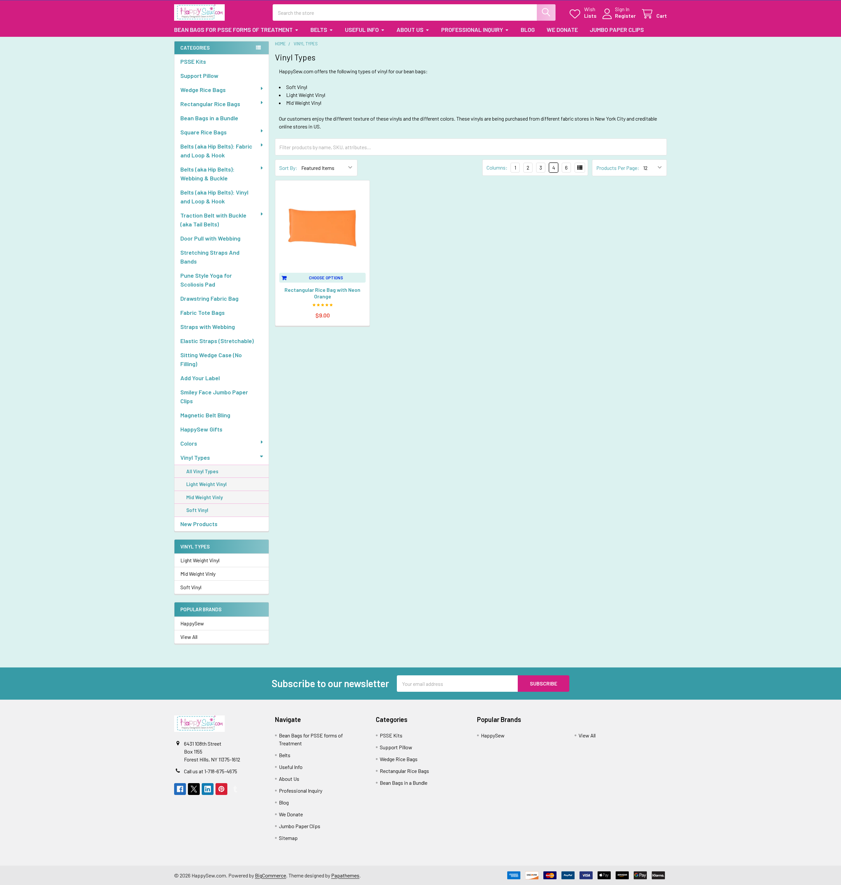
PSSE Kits (193, 61)
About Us (410, 29)
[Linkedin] (208, 789)
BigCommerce (270, 875)
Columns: (497, 167)
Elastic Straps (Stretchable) (217, 340)
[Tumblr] (235, 789)
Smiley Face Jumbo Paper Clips (214, 396)
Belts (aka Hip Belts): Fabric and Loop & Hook (216, 151)
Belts (318, 29)
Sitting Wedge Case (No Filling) (211, 359)
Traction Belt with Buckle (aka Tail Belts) (213, 220)
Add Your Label (200, 378)
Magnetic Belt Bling (205, 415)
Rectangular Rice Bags (210, 103)
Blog (528, 29)
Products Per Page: (617, 168)
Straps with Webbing (207, 326)
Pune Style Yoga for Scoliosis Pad (206, 280)
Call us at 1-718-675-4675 (210, 771)
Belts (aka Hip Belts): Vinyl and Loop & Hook (214, 197)
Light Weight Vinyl (206, 484)
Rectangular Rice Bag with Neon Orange (322, 293)
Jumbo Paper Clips (617, 29)
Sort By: (288, 168)
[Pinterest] (221, 789)
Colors (188, 443)
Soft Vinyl (197, 510)
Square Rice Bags (203, 132)
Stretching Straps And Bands (209, 257)
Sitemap (288, 838)
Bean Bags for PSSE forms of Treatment (233, 29)
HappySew (192, 623)
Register (625, 15)
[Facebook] (180, 789)
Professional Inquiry (472, 29)
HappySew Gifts (201, 429)
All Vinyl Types (202, 471)
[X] (194, 789)
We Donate (562, 29)
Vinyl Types (195, 457)
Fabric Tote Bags (202, 312)
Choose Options (326, 277)
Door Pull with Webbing (210, 238)
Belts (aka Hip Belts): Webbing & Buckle (207, 174)
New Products (198, 523)
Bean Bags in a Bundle (209, 118)
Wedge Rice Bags (203, 89)
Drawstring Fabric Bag (209, 298)
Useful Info (362, 29)
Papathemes (345, 875)
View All (188, 637)
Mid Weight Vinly (204, 497)
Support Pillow (199, 75)
